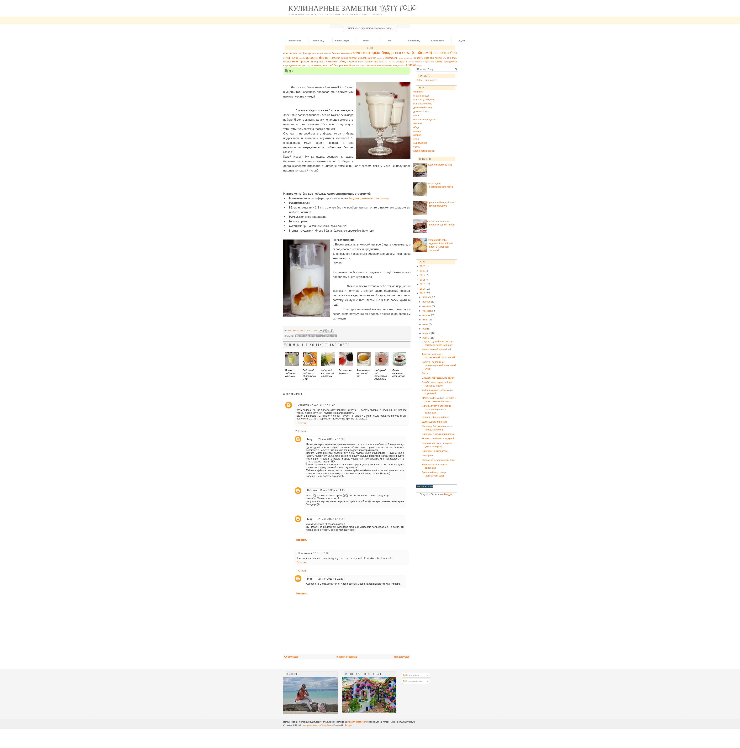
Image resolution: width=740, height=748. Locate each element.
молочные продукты (298, 61)
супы (438, 61)
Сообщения (412, 675)
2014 (423, 288)
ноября (426, 301)
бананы (336, 53)
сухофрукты (450, 61)
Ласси (425, 373)
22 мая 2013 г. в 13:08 (330, 519)
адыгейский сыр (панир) (297, 53)
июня (425, 324)
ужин (324, 65)
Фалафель (427, 455)
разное (369, 61)
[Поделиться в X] (328, 331)
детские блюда (339, 58)
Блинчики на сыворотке (435, 451)
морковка (319, 61)
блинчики (346, 53)
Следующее (291, 656)
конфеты (418, 58)
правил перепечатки (358, 722)
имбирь (362, 57)
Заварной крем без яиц (439, 164)
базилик (327, 53)
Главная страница (294, 40)
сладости (401, 61)
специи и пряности (424, 62)
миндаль (452, 58)
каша (401, 58)
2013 (423, 293)
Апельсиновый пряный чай (437, 349)
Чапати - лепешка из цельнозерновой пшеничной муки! (439, 365)
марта (426, 337)
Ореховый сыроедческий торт (438, 460)
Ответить (302, 423)
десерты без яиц (318, 57)
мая (424, 328)
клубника (408, 58)
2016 (423, 279)
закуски (353, 58)
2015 (423, 284)
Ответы (302, 431)
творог (302, 65)
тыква (317, 65)
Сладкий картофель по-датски (438, 378)
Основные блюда (318, 40)
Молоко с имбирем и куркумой (438, 438)
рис (376, 61)
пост (360, 61)
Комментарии (413, 681)
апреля (426, 333)
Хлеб (389, 40)
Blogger (448, 494)
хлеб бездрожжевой (339, 65)
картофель (391, 57)
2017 (423, 275)
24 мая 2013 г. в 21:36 (316, 553)
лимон (438, 58)
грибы (302, 58)
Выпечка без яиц (414, 40)
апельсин (317, 53)
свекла (391, 62)
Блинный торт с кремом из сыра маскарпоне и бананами (436, 409)
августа (426, 315)
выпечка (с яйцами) (413, 52)
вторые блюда (380, 52)
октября (427, 306)
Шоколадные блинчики (434, 421)
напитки (331, 61)
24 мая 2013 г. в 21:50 (330, 578)
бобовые (359, 53)
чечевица (382, 65)
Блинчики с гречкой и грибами (438, 434)
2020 (423, 270)
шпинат (401, 65)
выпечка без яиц (422, 103)
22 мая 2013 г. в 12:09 (330, 439)
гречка (295, 58)
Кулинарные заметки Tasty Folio (352, 8)
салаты (383, 61)
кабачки (371, 58)
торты (309, 65)
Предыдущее (402, 656)
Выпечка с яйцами (437, 40)
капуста (380, 58)
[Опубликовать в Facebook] (332, 331)
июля (425, 319)
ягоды (419, 65)
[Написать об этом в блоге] (325, 331)
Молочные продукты (342, 40)
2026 (423, 266)
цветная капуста (359, 65)
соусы (411, 62)
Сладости (461, 40)
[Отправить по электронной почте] (321, 331)
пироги (352, 61)
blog (310, 439)
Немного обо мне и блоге (435, 417)
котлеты (429, 57)
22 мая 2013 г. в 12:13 (332, 490)
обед (342, 61)
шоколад (392, 65)
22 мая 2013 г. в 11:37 (322, 404)
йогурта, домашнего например (368, 198)
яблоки (411, 65)
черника (371, 65)
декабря (427, 297)
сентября (427, 310)
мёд (444, 58)
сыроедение (290, 65)
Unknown (303, 404)
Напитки (366, 40)
